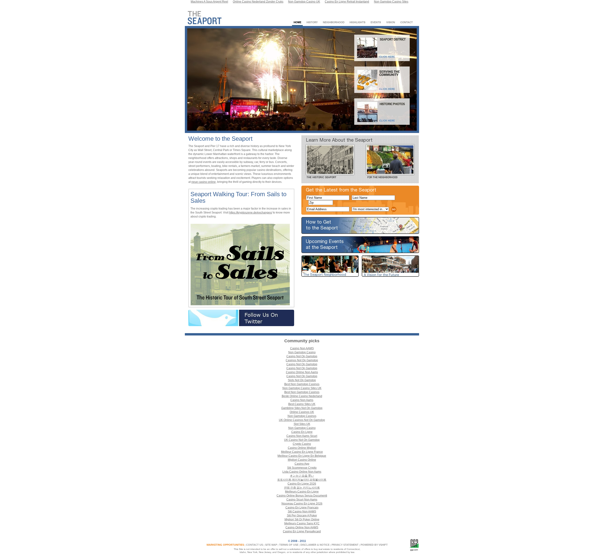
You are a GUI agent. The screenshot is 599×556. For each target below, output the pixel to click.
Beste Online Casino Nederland (302, 396)
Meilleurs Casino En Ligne (302, 491)
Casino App (302, 463)
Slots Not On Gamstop (302, 380)
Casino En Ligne (302, 432)
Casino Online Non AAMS (301, 527)
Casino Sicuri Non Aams (301, 499)
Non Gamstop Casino (302, 352)
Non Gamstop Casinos (302, 416)
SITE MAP (271, 544)
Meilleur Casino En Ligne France (302, 451)
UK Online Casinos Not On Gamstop (302, 420)
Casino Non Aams (301, 400)
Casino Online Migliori (302, 447)
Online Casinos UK (302, 412)
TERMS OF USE (288, 544)
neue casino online (203, 182)
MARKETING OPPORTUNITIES (225, 544)
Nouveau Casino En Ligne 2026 (301, 503)
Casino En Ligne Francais (301, 507)
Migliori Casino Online (302, 459)
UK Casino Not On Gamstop (302, 440)
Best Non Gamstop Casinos (301, 384)
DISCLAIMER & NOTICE (314, 544)
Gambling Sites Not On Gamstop (301, 408)
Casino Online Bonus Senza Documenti (302, 495)
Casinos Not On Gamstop (302, 360)
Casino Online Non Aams (302, 372)
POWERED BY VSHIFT (374, 544)
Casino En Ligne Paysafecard (302, 531)
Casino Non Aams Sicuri (301, 436)
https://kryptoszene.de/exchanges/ (250, 212)
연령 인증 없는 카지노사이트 (302, 487)
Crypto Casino (302, 444)
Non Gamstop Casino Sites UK (301, 388)
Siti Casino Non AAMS (302, 511)
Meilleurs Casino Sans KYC (302, 523)
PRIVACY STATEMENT (345, 544)
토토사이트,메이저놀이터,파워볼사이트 (301, 479)
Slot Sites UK (302, 424)
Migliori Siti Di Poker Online (302, 519)
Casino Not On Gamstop (301, 356)
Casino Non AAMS (302, 348)
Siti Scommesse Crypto (302, 467)
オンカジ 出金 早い (302, 475)
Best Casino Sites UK (301, 404)
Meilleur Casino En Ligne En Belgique (302, 455)
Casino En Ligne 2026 (302, 483)
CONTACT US (254, 544)
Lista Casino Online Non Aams (301, 471)
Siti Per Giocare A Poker (302, 515)
